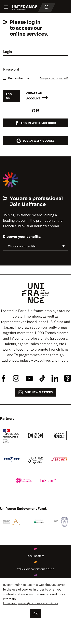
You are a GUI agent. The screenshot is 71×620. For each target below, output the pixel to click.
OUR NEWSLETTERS (39, 392)
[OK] (35, 613)
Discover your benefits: (22, 236)
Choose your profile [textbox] (22, 246)
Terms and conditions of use (35, 569)
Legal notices (35, 556)
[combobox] (35, 246)
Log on (9, 96)
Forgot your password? (54, 78)
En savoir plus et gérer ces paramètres (30, 603)
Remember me (18, 78)
